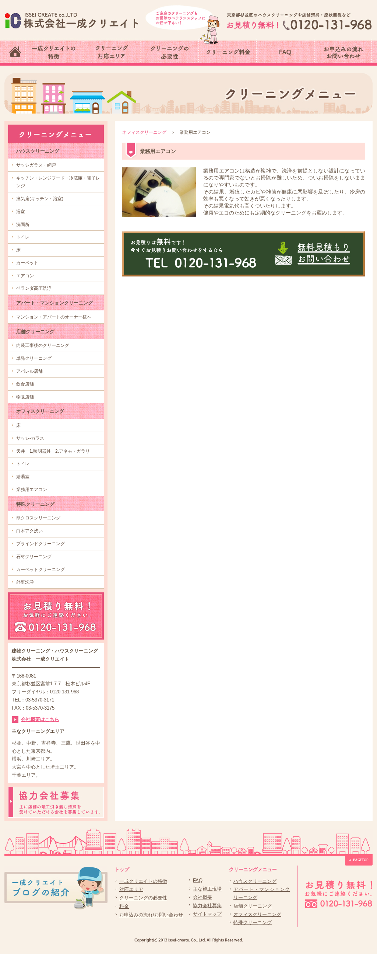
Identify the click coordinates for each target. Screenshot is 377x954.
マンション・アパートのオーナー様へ (53, 317)
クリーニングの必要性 (143, 898)
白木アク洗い (29, 531)
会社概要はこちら (40, 719)
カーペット (27, 263)
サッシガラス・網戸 (36, 165)
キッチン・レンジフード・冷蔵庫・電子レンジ (58, 182)
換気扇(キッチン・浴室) (39, 198)
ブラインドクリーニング (40, 544)
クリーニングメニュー (253, 869)
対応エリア (131, 889)
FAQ (197, 880)
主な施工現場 (207, 889)
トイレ (22, 237)
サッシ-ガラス (30, 438)
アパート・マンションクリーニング (54, 303)
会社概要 (202, 897)
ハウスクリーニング (37, 151)
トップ (122, 869)
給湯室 (22, 476)
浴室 (20, 211)
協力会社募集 (207, 905)
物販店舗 (25, 397)
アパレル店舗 (29, 371)
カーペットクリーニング (40, 569)
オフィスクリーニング (40, 411)
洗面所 (22, 224)
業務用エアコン (31, 489)
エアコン (25, 276)
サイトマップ (207, 914)
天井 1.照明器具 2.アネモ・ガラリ (53, 451)
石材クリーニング (34, 556)
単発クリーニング (34, 358)
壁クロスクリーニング (38, 518)
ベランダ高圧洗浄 (34, 288)
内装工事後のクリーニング (42, 345)
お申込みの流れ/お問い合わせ (151, 915)
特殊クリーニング (35, 504)
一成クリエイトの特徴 (143, 881)
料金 (124, 906)
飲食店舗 (25, 384)
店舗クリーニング (35, 331)
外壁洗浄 (25, 582)
